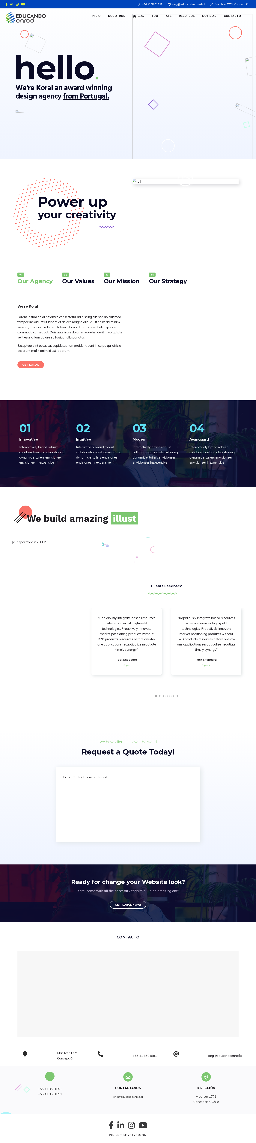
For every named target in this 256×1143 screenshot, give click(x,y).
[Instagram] (18, 4)
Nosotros (116, 16)
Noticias (209, 16)
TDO (154, 16)
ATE (168, 16)
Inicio (96, 16)
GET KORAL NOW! (128, 904)
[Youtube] (23, 4)
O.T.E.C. (138, 16)
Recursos (187, 16)
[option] (126, 641)
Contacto (232, 16)
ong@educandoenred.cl (188, 4)
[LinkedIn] (12, 4)
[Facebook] (7, 4)
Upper (126, 665)
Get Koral (30, 364)
